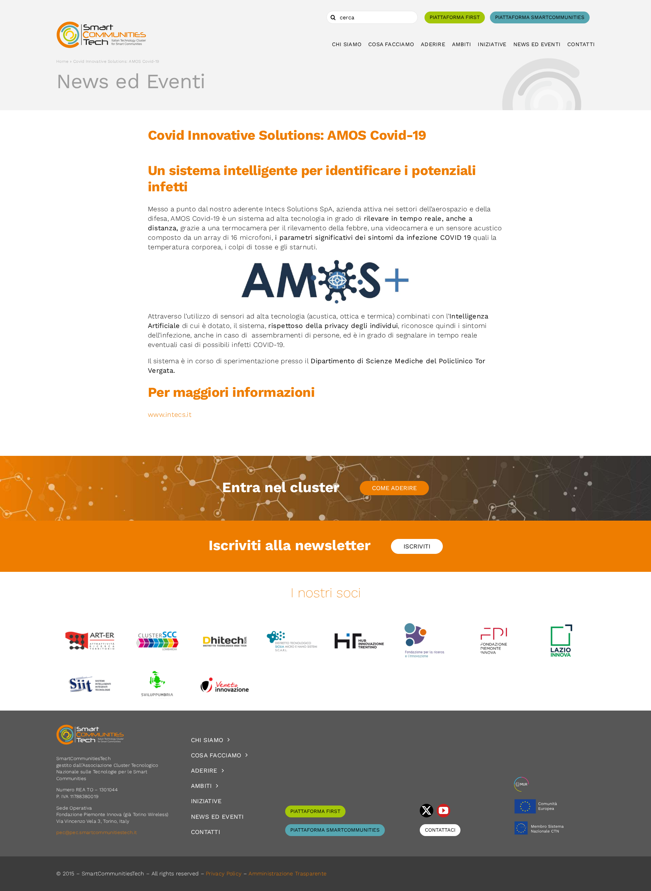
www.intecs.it (171, 414)
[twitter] (426, 810)
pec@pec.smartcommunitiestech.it (97, 832)
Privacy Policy (223, 873)
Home (62, 61)
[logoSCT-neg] (90, 727)
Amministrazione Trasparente (288, 873)
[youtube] (443, 810)
